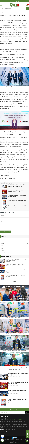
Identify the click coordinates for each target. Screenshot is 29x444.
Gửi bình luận (6, 231)
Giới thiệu (3, 241)
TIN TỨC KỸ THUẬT (14, 370)
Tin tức (2, 245)
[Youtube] (27, 436)
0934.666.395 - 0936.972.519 (16, 419)
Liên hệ (2, 250)
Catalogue (3, 243)
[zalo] (2, 436)
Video (2, 248)
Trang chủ (3, 238)
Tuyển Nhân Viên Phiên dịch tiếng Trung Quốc (17, 201)
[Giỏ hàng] (27, 5)
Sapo (17, 442)
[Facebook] (27, 431)
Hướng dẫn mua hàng (6, 252)
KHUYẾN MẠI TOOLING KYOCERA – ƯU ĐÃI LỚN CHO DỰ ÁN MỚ (17, 191)
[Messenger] (27, 434)
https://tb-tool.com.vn (10, 429)
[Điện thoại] (2, 440)
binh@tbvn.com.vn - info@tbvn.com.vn (12, 418)
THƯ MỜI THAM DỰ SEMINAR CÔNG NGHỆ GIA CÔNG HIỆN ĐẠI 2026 (16, 185)
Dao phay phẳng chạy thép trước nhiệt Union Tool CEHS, (17, 206)
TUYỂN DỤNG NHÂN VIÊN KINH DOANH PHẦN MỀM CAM (17, 196)
